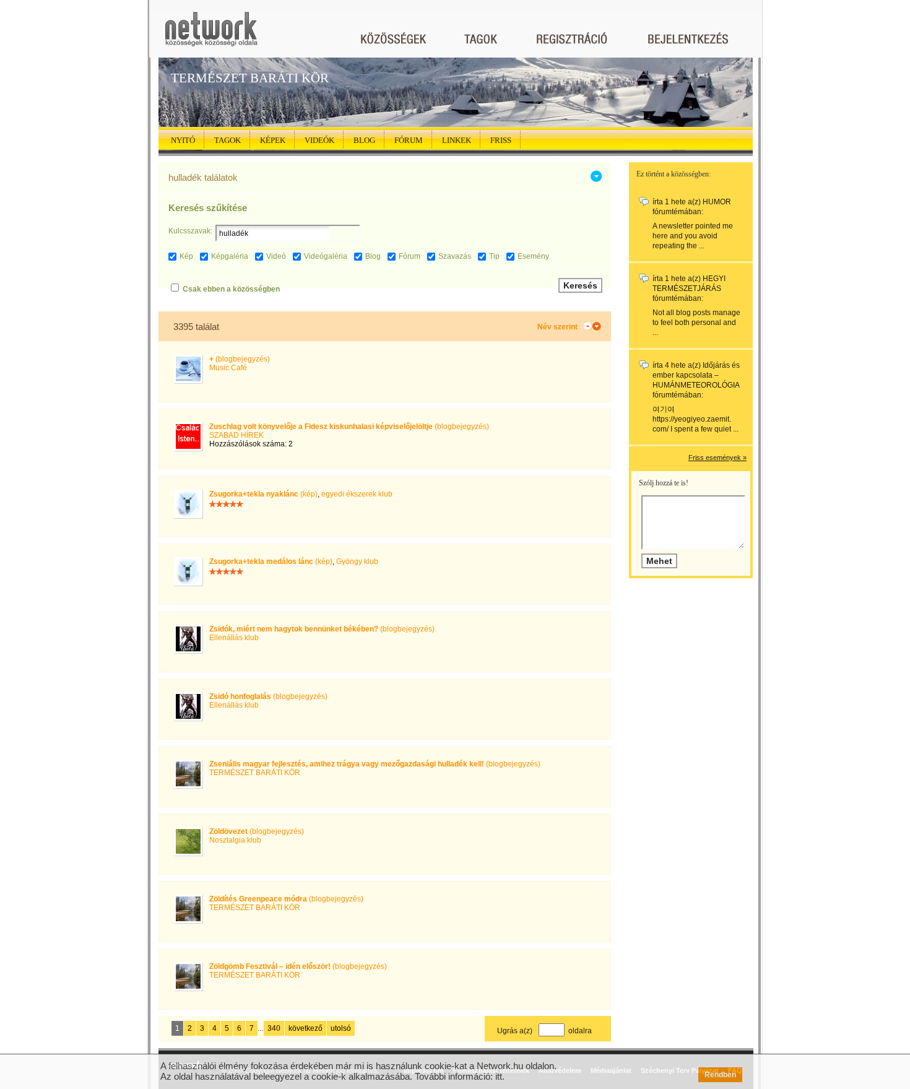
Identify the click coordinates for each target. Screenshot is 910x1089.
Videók (319, 140)
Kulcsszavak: (190, 231)
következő (305, 1028)
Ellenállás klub (234, 637)
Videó (276, 256)
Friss (500, 140)
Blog (364, 140)
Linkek (456, 140)
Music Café (228, 367)
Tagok (227, 140)
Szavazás (454, 256)
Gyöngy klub (357, 561)
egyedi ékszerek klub (356, 494)
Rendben (720, 1074)
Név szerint (557, 327)
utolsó (341, 1028)
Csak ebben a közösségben (231, 289)
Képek (272, 140)
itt (498, 1076)
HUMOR (717, 201)
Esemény (533, 256)
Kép (186, 256)
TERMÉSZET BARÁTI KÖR (254, 772)
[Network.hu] (211, 35)
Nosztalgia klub (235, 840)
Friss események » (717, 457)
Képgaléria (229, 256)
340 (273, 1028)
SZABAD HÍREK (236, 435)
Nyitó (183, 140)
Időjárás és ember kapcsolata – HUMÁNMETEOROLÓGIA (696, 375)
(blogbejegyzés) (239, 359)
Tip (494, 256)
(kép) (263, 494)
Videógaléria (325, 256)
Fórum (408, 140)
